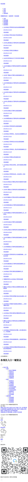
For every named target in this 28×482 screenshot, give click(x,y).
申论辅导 (11, 383)
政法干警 (5, 367)
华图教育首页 (4, 16)
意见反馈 (19, 412)
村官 (25, 409)
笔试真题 (3, 3)
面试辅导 (11, 385)
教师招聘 (4, 409)
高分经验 (11, 394)
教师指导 (11, 391)
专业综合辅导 (12, 389)
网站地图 (10, 412)
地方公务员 (9, 407)
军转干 (18, 409)
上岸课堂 (14, 412)
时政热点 (11, 371)
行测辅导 (11, 382)
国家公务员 (3, 407)
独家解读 (11, 377)
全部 (4, 18)
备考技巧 (11, 380)
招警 (2, 410)
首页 (4, 8)
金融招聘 (9, 409)
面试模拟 (5, 24)
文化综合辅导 (12, 386)
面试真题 (5, 21)
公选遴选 (5, 410)
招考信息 (11, 373)
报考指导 (11, 374)
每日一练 (11, 392)
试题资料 (5, 13)
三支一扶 (21, 407)
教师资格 (15, 410)
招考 (4, 10)
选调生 (22, 409)
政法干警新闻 (12, 370)
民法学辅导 (12, 388)
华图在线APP (4, 412)
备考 (4, 11)
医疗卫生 (14, 409)
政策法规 (11, 376)
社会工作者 (15, 407)
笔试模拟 (5, 23)
